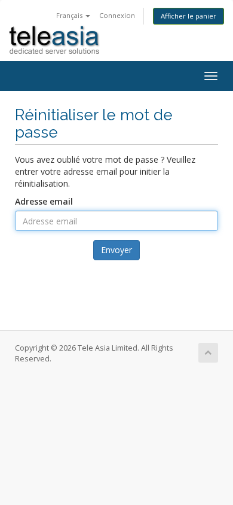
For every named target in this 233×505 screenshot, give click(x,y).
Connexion (117, 15)
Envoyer (116, 249)
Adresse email (44, 201)
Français (70, 15)
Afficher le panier (188, 15)
